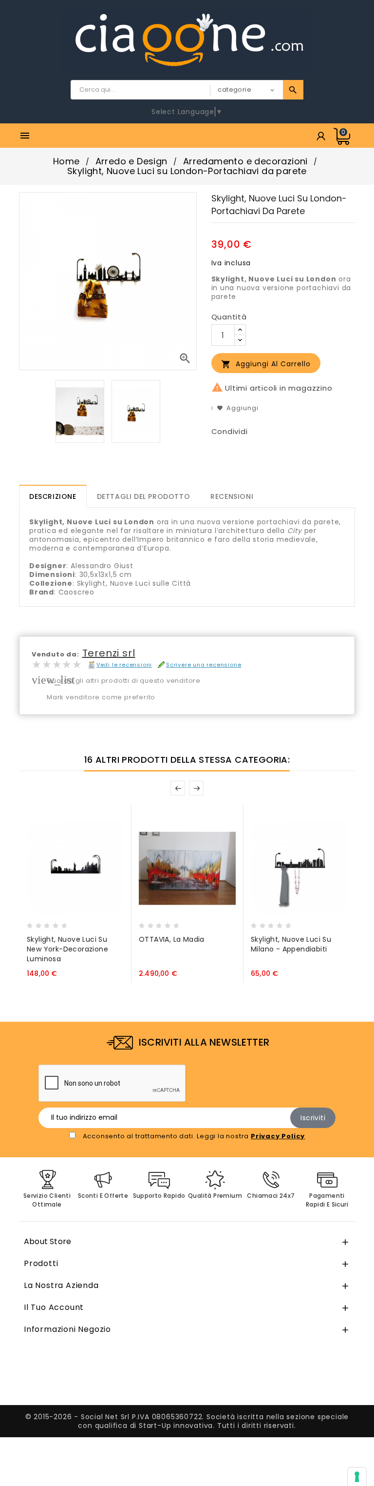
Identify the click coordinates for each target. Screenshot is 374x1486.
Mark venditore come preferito (101, 697)
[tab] (53, 496)
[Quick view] (74, 922)
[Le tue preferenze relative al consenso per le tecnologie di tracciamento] (357, 1476)
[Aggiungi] (55, 922)
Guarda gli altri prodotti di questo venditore (124, 680)
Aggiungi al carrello (266, 364)
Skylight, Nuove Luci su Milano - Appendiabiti (291, 944)
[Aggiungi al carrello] (36, 922)
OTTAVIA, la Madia (172, 939)
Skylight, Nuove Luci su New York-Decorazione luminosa (67, 949)
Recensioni (231, 496)
